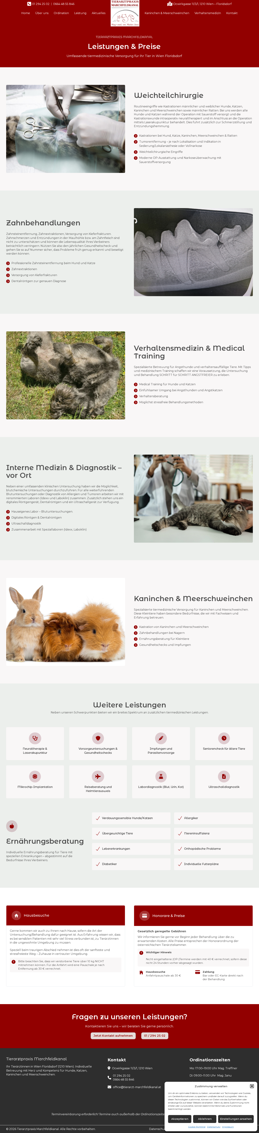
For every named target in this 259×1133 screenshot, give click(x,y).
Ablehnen (205, 1118)
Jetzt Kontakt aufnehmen (113, 1035)
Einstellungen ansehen (236, 1118)
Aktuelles (98, 13)
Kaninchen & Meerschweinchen (167, 13)
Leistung (80, 13)
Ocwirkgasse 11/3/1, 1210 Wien (132, 1068)
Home (25, 13)
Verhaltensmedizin (208, 13)
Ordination (61, 13)
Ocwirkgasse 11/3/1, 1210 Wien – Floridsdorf (202, 4)
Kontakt (232, 13)
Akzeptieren (179, 1118)
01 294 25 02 (41, 4)
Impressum (228, 1126)
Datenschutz (213, 1126)
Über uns (41, 13)
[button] (252, 1086)
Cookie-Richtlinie (196, 1126)
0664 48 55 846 (63, 4)
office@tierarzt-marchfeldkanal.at (137, 1087)
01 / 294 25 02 (154, 1035)
